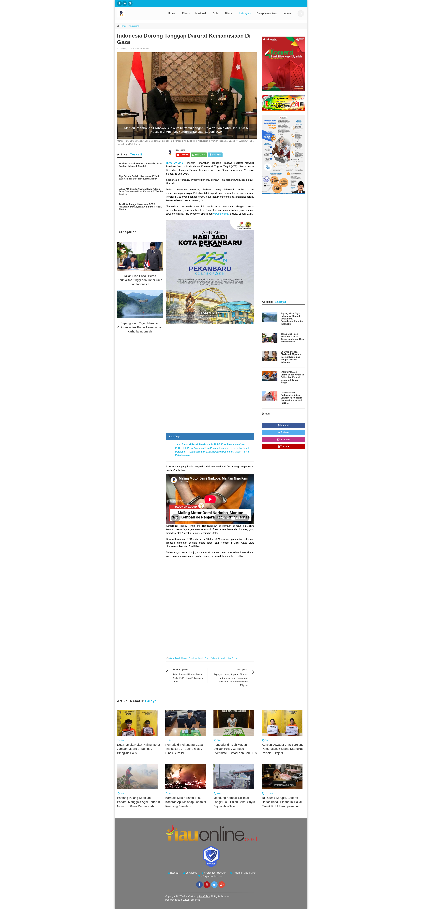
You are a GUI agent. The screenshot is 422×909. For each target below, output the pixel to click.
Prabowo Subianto (218, 658)
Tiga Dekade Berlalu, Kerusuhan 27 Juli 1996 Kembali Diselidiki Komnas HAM (139, 177)
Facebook (284, 425)
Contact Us (191, 872)
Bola (215, 13)
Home (171, 13)
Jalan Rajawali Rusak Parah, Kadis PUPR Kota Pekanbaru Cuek (210, 444)
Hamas (184, 658)
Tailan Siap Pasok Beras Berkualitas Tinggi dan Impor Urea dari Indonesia (140, 280)
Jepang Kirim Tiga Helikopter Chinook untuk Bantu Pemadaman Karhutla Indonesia (140, 327)
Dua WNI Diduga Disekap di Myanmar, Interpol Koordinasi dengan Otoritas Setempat (291, 357)
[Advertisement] (210, 410)
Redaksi (174, 872)
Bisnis (228, 13)
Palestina (193, 658)
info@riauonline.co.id (212, 876)
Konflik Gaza (203, 658)
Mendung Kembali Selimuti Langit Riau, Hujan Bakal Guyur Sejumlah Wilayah (234, 802)
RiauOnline (204, 896)
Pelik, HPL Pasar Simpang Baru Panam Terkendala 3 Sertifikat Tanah (212, 448)
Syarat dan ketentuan (215, 872)
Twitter (284, 432)
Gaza (171, 658)
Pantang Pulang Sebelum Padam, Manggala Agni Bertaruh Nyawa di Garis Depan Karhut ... (138, 802)
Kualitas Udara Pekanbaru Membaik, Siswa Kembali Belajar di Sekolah (140, 164)
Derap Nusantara (266, 13)
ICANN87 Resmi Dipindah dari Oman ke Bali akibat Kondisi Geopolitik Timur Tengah (292, 377)
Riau (185, 13)
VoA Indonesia (220, 213)
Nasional (200, 13)
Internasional (133, 26)
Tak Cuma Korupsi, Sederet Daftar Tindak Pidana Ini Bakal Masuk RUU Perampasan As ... (282, 802)
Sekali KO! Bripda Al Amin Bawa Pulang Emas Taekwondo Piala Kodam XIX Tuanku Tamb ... (141, 191)
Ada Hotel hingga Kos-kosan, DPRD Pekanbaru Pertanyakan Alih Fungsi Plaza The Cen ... (140, 207)
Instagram (284, 439)
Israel (177, 658)
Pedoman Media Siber (244, 872)
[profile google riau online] (221, 884)
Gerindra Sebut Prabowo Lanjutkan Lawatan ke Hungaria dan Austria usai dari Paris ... (291, 397)
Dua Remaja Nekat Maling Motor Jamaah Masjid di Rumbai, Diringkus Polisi (138, 749)
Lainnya (244, 13)
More (268, 413)
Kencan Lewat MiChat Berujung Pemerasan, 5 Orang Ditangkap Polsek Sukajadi (282, 749)
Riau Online (232, 658)
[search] (301, 13)
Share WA (199, 154)
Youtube (284, 446)
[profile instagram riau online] (130, 3)
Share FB (216, 154)
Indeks (287, 13)
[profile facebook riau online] (119, 3)
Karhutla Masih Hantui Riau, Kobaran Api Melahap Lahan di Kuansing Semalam (185, 802)
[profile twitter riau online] (124, 3)
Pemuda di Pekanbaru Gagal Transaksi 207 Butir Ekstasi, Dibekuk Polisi (184, 749)
